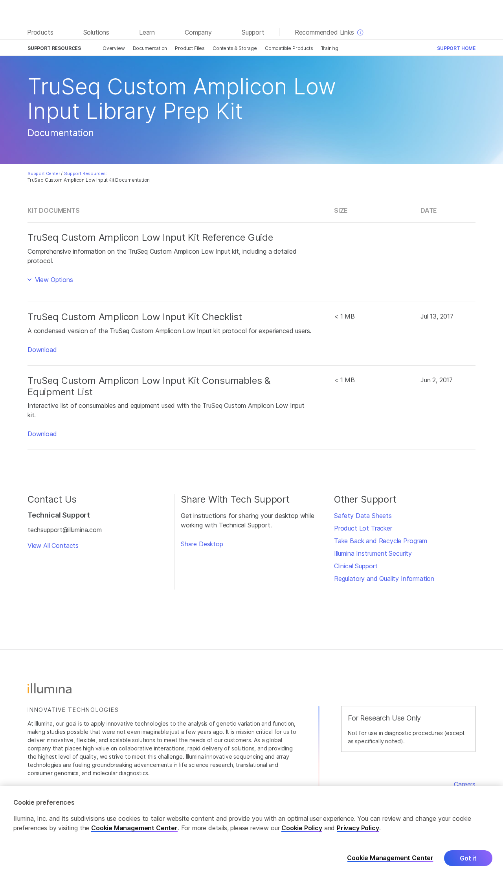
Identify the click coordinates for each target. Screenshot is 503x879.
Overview (114, 48)
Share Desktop (202, 544)
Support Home (456, 48)
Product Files (190, 48)
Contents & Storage (235, 48)
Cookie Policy (301, 828)
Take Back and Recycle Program (380, 541)
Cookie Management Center (134, 828)
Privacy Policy (358, 828)
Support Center (44, 173)
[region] (251, 832)
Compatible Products (289, 48)
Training (330, 48)
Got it (468, 858)
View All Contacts (53, 545)
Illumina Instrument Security (373, 553)
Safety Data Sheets (363, 516)
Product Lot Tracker (363, 528)
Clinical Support (356, 566)
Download (42, 350)
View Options (53, 280)
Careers (464, 784)
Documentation (150, 48)
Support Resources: (85, 173)
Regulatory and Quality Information (384, 578)
